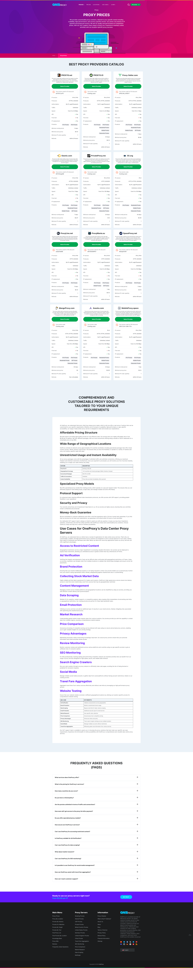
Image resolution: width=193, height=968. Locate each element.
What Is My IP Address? (104, 919)
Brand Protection (71, 566)
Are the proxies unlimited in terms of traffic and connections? (75, 804)
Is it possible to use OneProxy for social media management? (75, 865)
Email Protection (71, 604)
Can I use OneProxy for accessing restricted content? (72, 831)
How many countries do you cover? (66, 791)
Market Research (71, 614)
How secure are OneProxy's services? (67, 825)
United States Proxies (81, 930)
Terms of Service (102, 930)
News (99, 924)
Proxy (96, 10)
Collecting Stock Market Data (79, 576)
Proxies (81, 4)
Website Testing (70, 690)
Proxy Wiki (55, 941)
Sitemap (100, 941)
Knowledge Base (57, 938)
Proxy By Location (57, 919)
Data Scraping (69, 595)
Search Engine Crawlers (76, 662)
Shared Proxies (79, 919)
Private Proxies (79, 924)
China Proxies (79, 938)
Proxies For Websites (58, 924)
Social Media (68, 671)
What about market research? (64, 852)
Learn (113, 4)
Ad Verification (70, 555)
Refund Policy (101, 935)
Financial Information (104, 938)
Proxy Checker (102, 916)
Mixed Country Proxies (81, 927)
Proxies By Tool (56, 930)
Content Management (74, 585)
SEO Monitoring (70, 652)
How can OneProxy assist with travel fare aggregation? (73, 872)
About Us (100, 921)
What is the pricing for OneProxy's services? (69, 784)
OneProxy (101, 964)
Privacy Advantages (73, 633)
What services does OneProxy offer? (67, 777)
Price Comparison (72, 624)
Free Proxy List (56, 933)
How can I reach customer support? (66, 879)
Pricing (88, 4)
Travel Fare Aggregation (76, 681)
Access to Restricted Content (79, 545)
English (126, 950)
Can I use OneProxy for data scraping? (67, 845)
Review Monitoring (72, 643)
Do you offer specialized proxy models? (68, 818)
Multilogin (78, 955)
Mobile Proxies (105, 130)
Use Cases (105, 4)
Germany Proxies (80, 933)
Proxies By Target (57, 927)
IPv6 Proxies (74, 124)
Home (53, 55)
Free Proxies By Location (59, 935)
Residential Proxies (104, 127)
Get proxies (134, 4)
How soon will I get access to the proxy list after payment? (74, 811)
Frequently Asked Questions (60, 947)
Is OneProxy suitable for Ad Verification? (68, 838)
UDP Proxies (78, 921)
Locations (96, 4)
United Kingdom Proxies (82, 935)
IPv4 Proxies (65, 124)
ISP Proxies (138, 130)
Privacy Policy (102, 933)
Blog (99, 927)
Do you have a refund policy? (64, 798)
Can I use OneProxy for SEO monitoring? (68, 858)
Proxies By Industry (57, 921)
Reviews (54, 944)
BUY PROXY (126, 897)
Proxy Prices (56, 916)
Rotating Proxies (79, 916)
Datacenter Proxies (104, 133)
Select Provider (64, 86)
